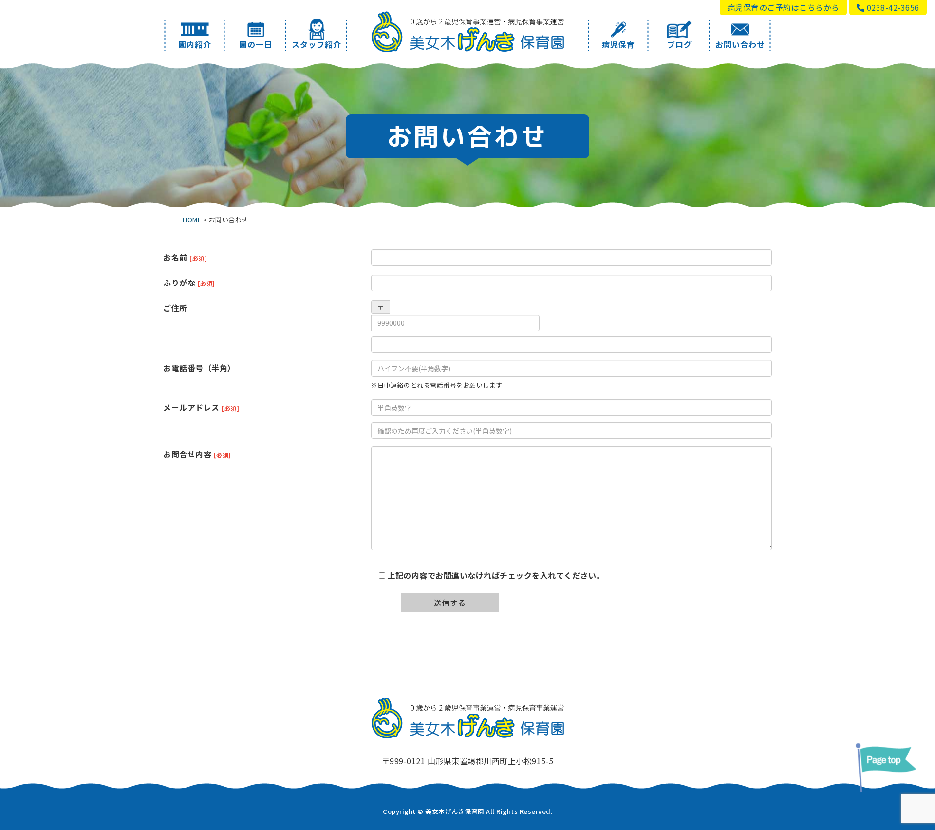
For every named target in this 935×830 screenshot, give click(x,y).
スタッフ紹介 (316, 44)
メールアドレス (201, 407)
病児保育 (618, 44)
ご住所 (175, 308)
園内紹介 (194, 44)
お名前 (185, 257)
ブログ (679, 44)
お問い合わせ (740, 44)
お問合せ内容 (197, 454)
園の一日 (255, 44)
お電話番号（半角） (199, 368)
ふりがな (189, 282)
